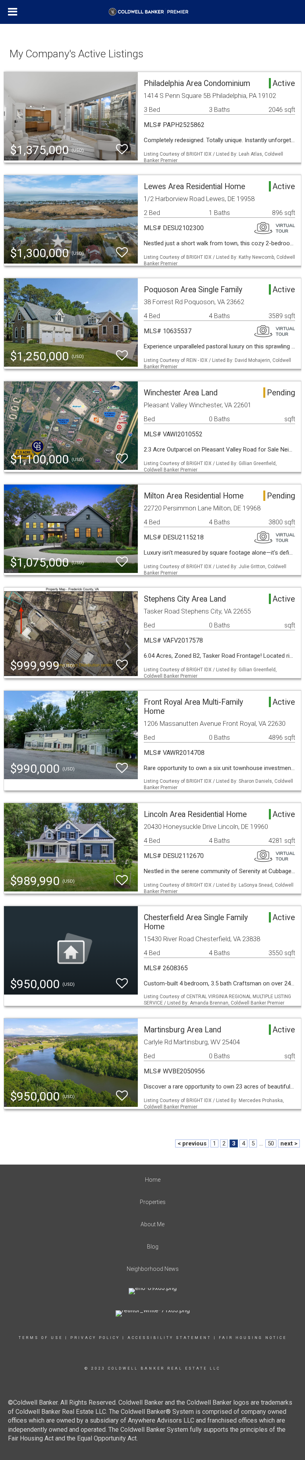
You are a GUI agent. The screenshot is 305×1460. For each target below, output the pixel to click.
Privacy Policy (95, 1338)
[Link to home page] (152, 12)
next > (288, 1143)
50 (271, 1143)
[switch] (122, 149)
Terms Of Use (41, 1338)
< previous (192, 1143)
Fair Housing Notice (253, 1338)
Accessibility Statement (169, 1338)
